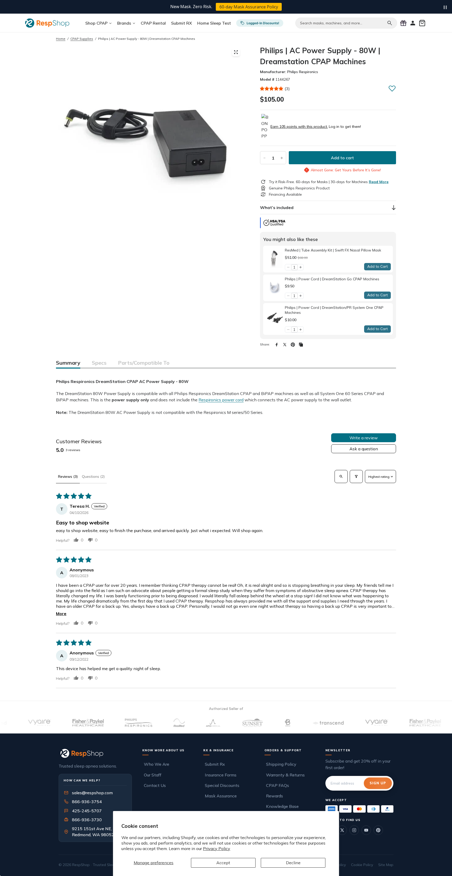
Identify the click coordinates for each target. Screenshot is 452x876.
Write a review (363, 437)
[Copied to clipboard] (300, 344)
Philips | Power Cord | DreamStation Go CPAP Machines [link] (332, 279)
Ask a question (363, 448)
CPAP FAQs (277, 785)
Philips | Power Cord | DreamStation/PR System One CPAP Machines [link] (334, 310)
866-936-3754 (87, 801)
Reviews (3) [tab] (68, 476)
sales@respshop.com (92, 792)
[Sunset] (235, 723)
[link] (274, 259)
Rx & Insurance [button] (218, 750)
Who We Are (156, 764)
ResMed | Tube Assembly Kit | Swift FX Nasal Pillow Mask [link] (333, 250)
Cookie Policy (362, 864)
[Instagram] (354, 830)
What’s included (276, 207)
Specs (99, 362)
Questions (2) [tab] (93, 476)
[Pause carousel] (445, 7)
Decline (293, 862)
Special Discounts (222, 785)
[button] (272, 88)
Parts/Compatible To (144, 362)
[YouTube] (366, 830)
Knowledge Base (282, 806)
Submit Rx (215, 764)
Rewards (274, 795)
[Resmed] (161, 723)
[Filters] (356, 476)
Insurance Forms (220, 775)
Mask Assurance (221, 795)
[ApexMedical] (196, 723)
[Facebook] (276, 344)
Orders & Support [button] (283, 750)
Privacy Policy (216, 848)
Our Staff (152, 775)
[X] (284, 344)
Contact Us (155, 785)
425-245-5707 (83, 810)
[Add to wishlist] (392, 88)
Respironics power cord (221, 399)
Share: (265, 344)
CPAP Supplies (81, 39)
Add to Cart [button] (377, 266)
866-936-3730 (87, 819)
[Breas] (270, 723)
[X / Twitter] (342, 830)
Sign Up (378, 783)
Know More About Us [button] (163, 750)
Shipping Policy (281, 764)
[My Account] (412, 23)
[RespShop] (95, 753)
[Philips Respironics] (121, 723)
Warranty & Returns (285, 775)
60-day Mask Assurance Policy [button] (248, 7)
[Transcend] (310, 723)
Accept (223, 862)
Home (60, 39)
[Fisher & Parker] (71, 723)
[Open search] (341, 476)
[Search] (389, 23)
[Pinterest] (292, 344)
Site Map (385, 864)
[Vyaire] (22, 723)
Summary (68, 362)
